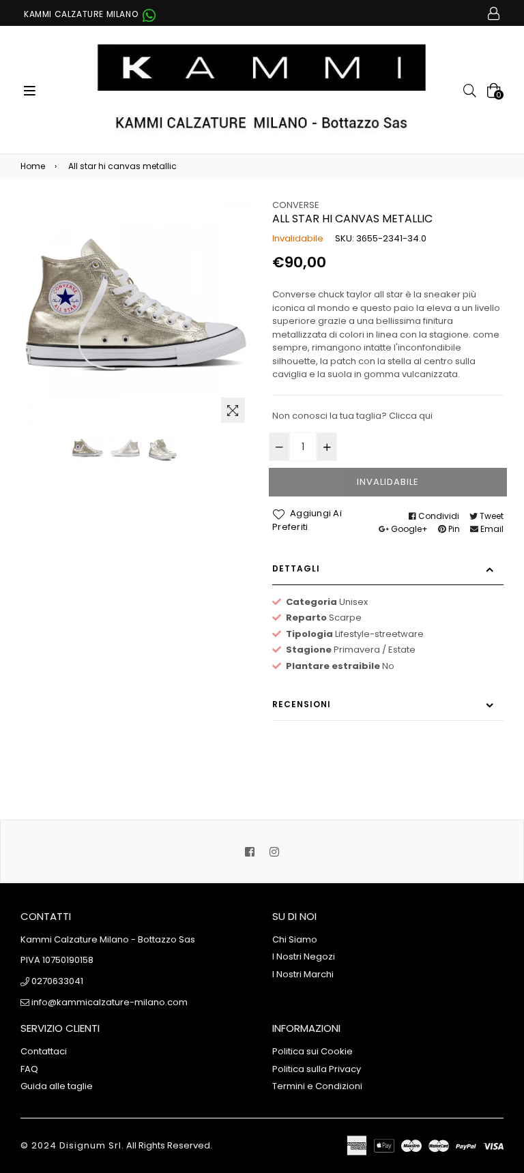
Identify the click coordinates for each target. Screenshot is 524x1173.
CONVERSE (295, 204)
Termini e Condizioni (317, 1086)
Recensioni (301, 704)
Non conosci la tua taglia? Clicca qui (352, 415)
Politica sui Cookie (312, 1051)
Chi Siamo (294, 939)
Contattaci (43, 1051)
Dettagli (296, 568)
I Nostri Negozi (303, 956)
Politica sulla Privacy (316, 1069)
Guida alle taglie (56, 1086)
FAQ (29, 1069)
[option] (87, 449)
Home (32, 166)
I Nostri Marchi (303, 974)
